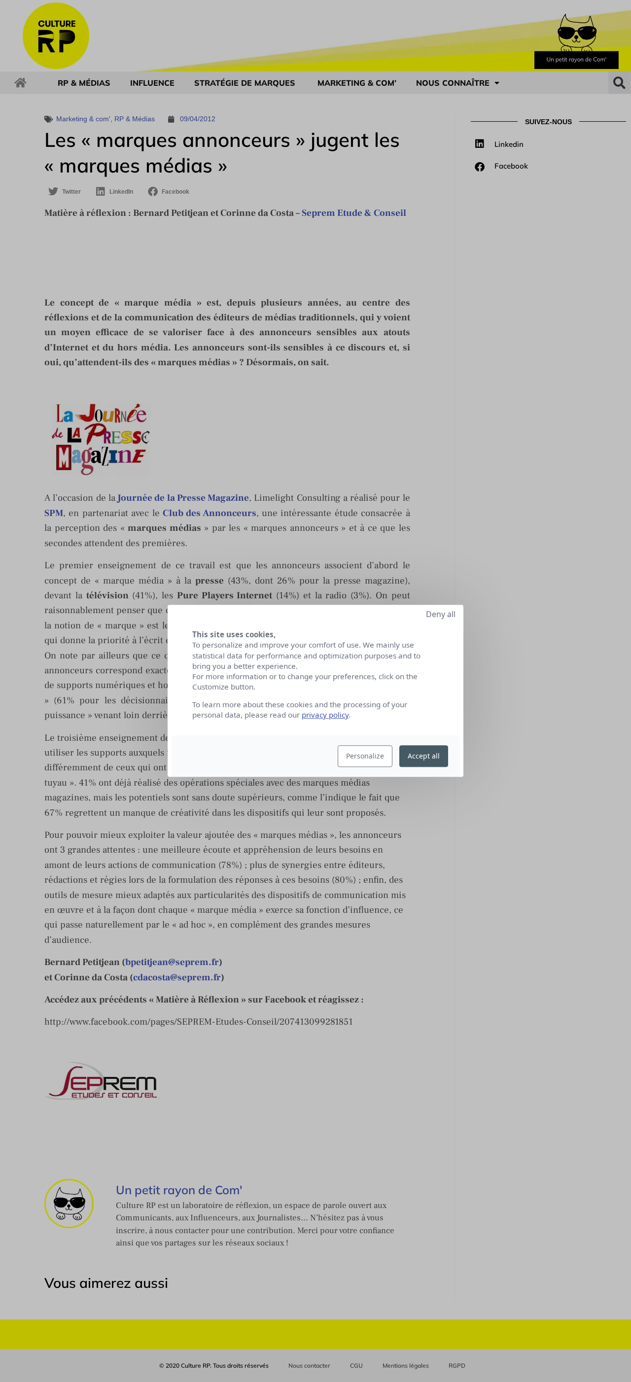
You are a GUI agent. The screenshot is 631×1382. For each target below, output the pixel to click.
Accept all (424, 756)
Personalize (365, 756)
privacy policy (325, 715)
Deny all (441, 614)
